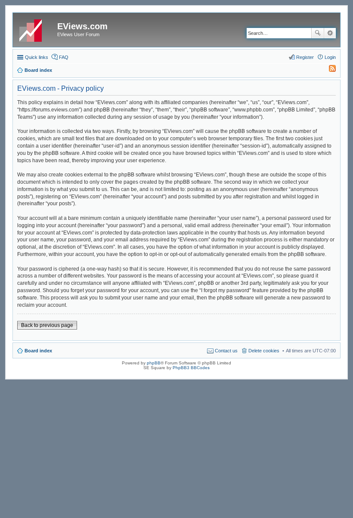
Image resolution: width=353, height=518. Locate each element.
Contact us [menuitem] (226, 350)
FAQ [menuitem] (63, 57)
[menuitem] (328, 70)
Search (317, 33)
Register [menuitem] (305, 57)
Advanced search (330, 33)
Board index (38, 350)
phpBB (154, 363)
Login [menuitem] (330, 57)
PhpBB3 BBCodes (191, 367)
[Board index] (36, 29)
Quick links (36, 57)
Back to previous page (47, 325)
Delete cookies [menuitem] (263, 350)
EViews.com (82, 26)
